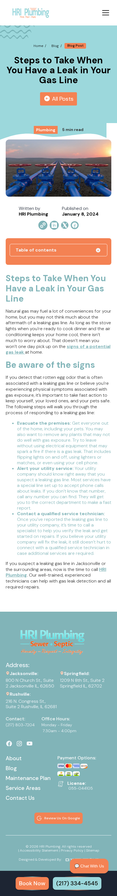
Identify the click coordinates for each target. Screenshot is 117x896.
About (14, 758)
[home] (30, 13)
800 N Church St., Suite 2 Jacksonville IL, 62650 (30, 683)
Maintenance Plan (28, 778)
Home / (40, 46)
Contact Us (20, 798)
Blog (11, 768)
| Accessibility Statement (38, 850)
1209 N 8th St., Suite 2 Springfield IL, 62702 (83, 683)
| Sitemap (91, 850)
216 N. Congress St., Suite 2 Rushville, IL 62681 (31, 704)
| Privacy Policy (71, 850)
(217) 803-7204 (20, 725)
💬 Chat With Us (89, 866)
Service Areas (23, 788)
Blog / (56, 46)
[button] (104, 13)
